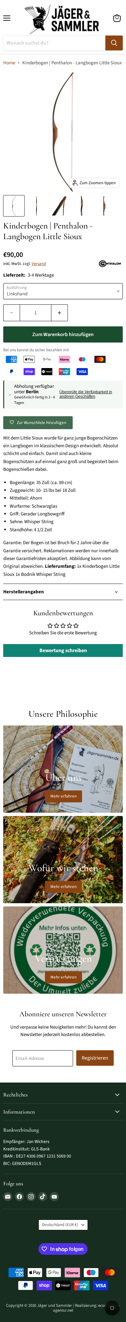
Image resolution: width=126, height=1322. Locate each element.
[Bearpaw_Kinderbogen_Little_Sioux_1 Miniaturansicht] (14, 206)
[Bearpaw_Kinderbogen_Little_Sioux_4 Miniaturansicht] (104, 206)
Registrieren (95, 1058)
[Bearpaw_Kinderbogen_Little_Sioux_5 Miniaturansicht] (36, 206)
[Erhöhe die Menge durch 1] (59, 312)
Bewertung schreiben (63, 650)
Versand (39, 264)
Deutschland (60, 1225)
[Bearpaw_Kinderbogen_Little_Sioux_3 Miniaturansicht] (81, 206)
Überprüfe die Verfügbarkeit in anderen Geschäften (85, 394)
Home (9, 63)
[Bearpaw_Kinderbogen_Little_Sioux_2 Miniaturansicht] (59, 206)
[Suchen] (114, 43)
